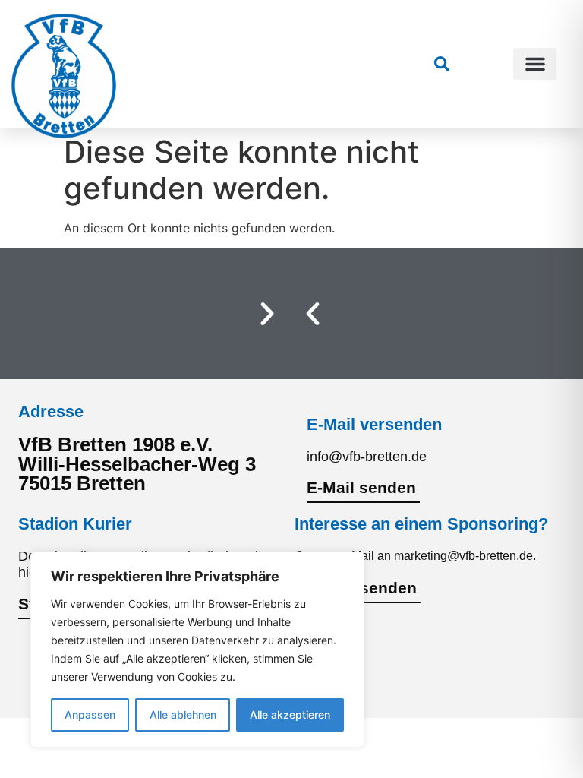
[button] (534, 64)
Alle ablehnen (183, 714)
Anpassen (90, 714)
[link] (442, 64)
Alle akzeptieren (290, 714)
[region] (197, 650)
